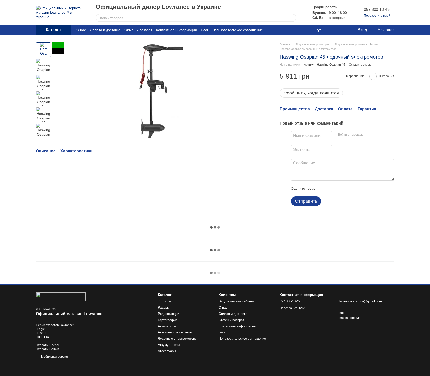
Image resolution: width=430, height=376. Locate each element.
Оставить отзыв (360, 64)
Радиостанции (168, 314)
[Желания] (343, 29)
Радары (163, 307)
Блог (204, 30)
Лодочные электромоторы (177, 338)
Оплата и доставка (105, 30)
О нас (81, 30)
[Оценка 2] (331, 188)
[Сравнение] (333, 29)
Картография (167, 320)
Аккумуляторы (169, 345)
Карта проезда (350, 318)
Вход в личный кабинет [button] (236, 301)
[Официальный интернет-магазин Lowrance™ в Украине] (61, 296)
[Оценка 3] (339, 188)
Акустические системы (175, 332)
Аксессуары (167, 351)
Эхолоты (164, 301)
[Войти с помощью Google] (377, 135)
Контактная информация (176, 30)
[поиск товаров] (292, 18)
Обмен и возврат (138, 30)
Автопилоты (167, 326)
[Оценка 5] (355, 188)
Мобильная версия (54, 356)
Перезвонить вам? (377, 15)
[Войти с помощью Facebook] (369, 135)
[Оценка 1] (323, 188)
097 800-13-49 (377, 9)
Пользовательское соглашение (237, 30)
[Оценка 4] (347, 188)
